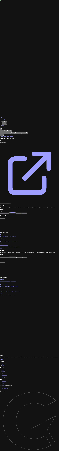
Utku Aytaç (9, 225)
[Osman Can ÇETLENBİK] (4, 257)
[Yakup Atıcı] (24, 257)
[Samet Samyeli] (12, 212)
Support (2, 230)
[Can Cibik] (2, 262)
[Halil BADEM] (18, 257)
